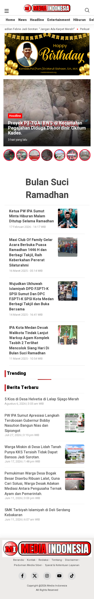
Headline (37, 20)
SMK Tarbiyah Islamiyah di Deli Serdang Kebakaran (37, 512)
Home (10, 20)
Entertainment (58, 20)
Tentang (57, 560)
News (22, 20)
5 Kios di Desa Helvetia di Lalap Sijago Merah (42, 399)
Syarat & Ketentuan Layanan (62, 565)
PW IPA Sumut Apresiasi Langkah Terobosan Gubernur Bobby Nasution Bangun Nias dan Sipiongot (32, 423)
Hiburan (79, 20)
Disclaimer (71, 560)
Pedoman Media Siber (28, 565)
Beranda (18, 560)
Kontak (31, 560)
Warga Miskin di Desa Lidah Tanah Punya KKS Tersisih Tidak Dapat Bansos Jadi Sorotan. (33, 452)
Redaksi (43, 560)
